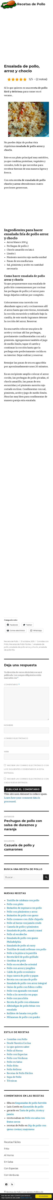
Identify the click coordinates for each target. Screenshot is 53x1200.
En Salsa (8, 1162)
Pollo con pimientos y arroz (22, 911)
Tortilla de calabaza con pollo (23, 900)
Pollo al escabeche (17, 934)
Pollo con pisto (15, 904)
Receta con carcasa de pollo (22, 979)
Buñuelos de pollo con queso (22, 915)
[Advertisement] (26, 36)
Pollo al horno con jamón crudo (24, 923)
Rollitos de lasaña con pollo (22, 1013)
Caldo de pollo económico (21, 972)
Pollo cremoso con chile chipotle (25, 919)
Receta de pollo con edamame (23, 1002)
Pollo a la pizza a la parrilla (22, 953)
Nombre (8, 725)
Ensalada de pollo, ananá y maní (24, 930)
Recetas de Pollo (31, 4)
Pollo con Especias (17, 1054)
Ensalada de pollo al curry (21, 945)
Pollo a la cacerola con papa (22, 994)
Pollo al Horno (15, 1050)
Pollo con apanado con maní (22, 990)
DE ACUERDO (43, 1196)
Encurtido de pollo (33, 1106)
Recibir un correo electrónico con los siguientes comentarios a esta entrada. (26, 769)
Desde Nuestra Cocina (19, 1043)
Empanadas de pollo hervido (31, 1103)
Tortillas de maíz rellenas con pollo (26, 949)
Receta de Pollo (11, 641)
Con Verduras (11, 1175)
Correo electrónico (16, 738)
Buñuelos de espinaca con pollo (24, 908)
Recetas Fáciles (12, 1142)
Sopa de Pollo (14, 1077)
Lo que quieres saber (18, 1046)
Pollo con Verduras (17, 1058)
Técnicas (12, 1080)
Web (6, 751)
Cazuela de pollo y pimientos (23, 926)
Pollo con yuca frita (17, 998)
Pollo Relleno (14, 1069)
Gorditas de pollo (16, 960)
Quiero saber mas (26, 1198)
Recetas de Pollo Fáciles (20, 644)
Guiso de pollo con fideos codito (24, 987)
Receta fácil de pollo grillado (22, 957)
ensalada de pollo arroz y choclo (23, 647)
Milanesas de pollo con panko (23, 1017)
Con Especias (11, 1168)
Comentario (12, 684)
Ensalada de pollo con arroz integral (27, 983)
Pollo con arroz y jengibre (21, 968)
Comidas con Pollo (17, 1039)
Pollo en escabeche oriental (22, 964)
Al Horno (9, 1155)
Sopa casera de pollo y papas (22, 975)
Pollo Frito (12, 1065)
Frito (6, 1148)
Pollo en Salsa (14, 1062)
